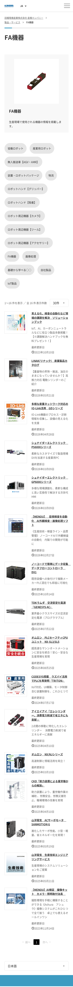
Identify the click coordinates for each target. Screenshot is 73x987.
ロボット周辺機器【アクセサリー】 (29, 243)
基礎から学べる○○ (19, 270)
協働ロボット (15, 148)
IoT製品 (12, 283)
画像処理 (30, 256)
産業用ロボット (42, 148)
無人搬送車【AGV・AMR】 (23, 162)
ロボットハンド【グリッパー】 (26, 189)
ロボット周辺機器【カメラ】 (25, 216)
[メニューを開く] (67, 5)
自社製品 (46, 270)
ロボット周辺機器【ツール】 (25, 229)
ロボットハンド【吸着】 (22, 202)
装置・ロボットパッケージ (23, 175)
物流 (51, 175)
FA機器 (12, 256)
